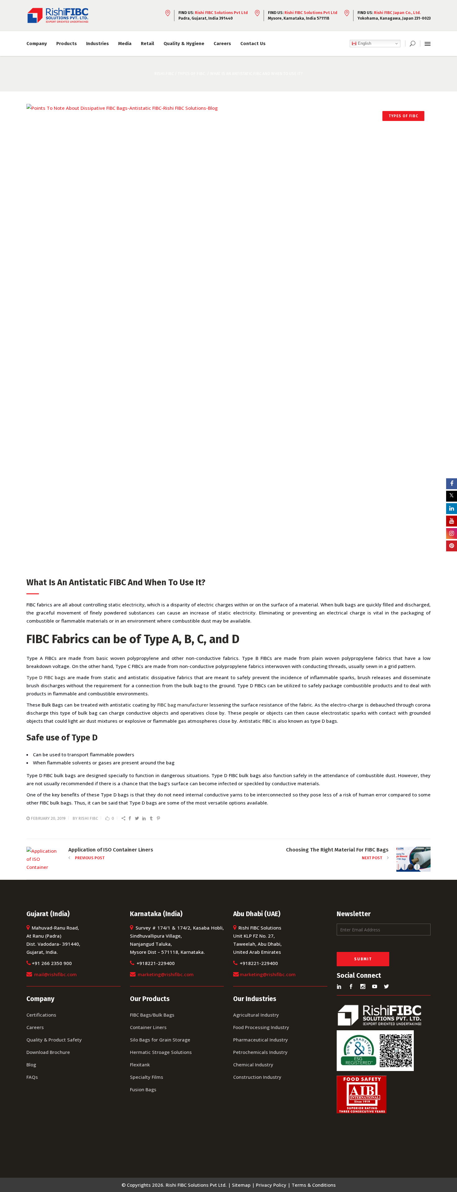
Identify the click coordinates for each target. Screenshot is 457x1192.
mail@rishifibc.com (55, 974)
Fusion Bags (143, 1089)
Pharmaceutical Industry (260, 1040)
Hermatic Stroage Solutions (161, 1052)
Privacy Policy (271, 1185)
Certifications (41, 1015)
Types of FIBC (191, 73)
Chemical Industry (253, 1064)
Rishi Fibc (164, 73)
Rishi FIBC (88, 818)
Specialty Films (146, 1077)
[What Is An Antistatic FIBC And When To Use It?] (228, 337)
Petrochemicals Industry (260, 1052)
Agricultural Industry (256, 1015)
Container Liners (148, 1027)
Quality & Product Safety (54, 1040)
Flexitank (140, 1064)
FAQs (32, 1077)
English (364, 43)
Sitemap (241, 1185)
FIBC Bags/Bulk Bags (152, 1015)
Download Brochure (48, 1052)
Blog (31, 1064)
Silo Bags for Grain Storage (160, 1040)
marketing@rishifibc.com (166, 974)
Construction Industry (257, 1077)
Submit (363, 959)
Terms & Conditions (314, 1185)
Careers (35, 1027)
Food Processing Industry (261, 1027)
